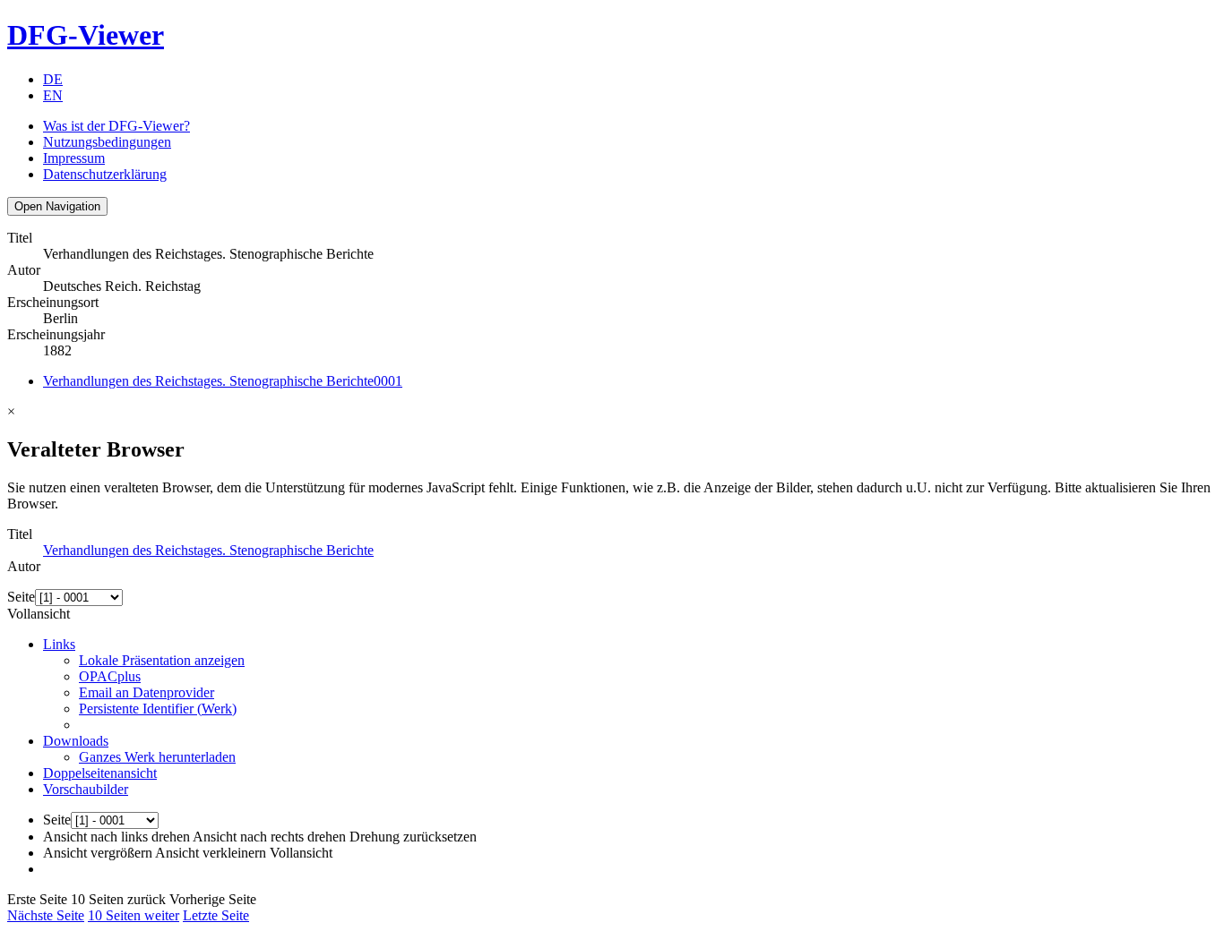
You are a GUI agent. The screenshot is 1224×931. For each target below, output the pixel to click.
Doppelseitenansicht (100, 773)
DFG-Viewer (85, 35)
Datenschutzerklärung (105, 174)
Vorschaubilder (85, 789)
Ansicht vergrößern (97, 852)
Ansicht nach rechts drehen (269, 836)
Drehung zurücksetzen (413, 836)
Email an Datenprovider (146, 692)
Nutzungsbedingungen (107, 141)
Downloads (75, 740)
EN (53, 95)
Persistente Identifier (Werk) (158, 708)
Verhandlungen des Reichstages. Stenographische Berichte (222, 381)
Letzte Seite (216, 915)
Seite (21, 596)
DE (53, 79)
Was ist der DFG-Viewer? (116, 125)
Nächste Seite (45, 915)
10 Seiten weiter (133, 915)
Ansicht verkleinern (210, 852)
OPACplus (110, 676)
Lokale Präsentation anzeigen (162, 660)
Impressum (74, 158)
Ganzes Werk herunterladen (157, 756)
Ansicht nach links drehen (116, 836)
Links (59, 644)
